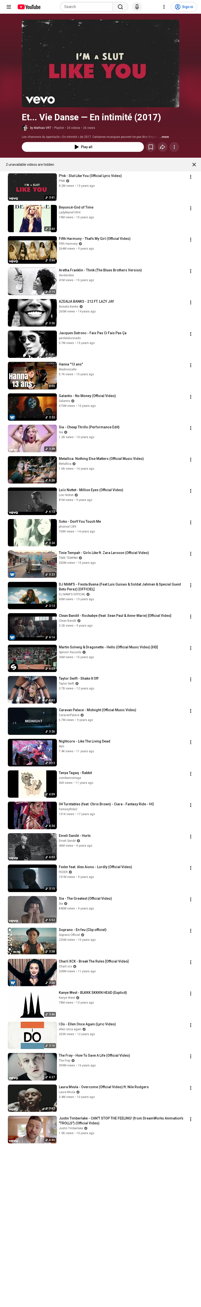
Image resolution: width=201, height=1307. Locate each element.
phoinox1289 (67, 526)
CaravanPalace (69, 715)
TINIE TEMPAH (68, 558)
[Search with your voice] (137, 7)
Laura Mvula (67, 1092)
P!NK (62, 181)
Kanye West (67, 997)
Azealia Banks (68, 306)
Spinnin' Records (70, 652)
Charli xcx (65, 966)
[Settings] (164, 7)
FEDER (63, 872)
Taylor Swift (66, 683)
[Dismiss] (194, 164)
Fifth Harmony (68, 243)
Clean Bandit (67, 620)
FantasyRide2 (68, 809)
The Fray (64, 1060)
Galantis (64, 401)
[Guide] (9, 7)
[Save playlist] (151, 147)
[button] (100, 63)
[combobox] (88, 7)
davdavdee (66, 275)
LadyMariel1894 (69, 212)
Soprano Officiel (69, 935)
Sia (61, 432)
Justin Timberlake (71, 1128)
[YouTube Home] (29, 7)
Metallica (65, 463)
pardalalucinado (70, 338)
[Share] (162, 147)
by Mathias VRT (40, 128)
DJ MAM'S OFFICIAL (72, 594)
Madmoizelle (67, 369)
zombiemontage (70, 778)
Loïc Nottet (66, 495)
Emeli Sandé (67, 840)
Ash (61, 746)
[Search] (120, 7)
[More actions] (174, 147)
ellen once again (70, 1029)
